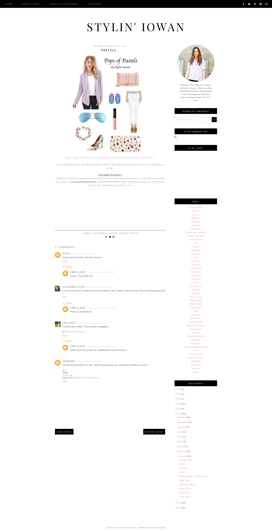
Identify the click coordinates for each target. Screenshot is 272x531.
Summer (195, 340)
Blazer (69, 157)
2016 (178, 408)
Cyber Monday (196, 236)
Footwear (196, 261)
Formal (196, 264)
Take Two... (185, 480)
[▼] (175, 413)
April (179, 441)
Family (195, 246)
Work (196, 372)
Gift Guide (195, 268)
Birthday (196, 221)
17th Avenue (127, 528)
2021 (178, 394)
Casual (113, 233)
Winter (196, 368)
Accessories (100, 233)
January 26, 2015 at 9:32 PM (101, 346)
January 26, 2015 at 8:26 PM (88, 323)
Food (195, 257)
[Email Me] (267, 4)
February (181, 451)
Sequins (196, 315)
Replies (69, 267)
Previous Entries (154, 431)
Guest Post (196, 275)
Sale (196, 311)
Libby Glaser (77, 272)
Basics (196, 214)
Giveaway (196, 272)
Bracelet (125, 157)
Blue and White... (188, 484)
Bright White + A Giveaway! (193, 476)
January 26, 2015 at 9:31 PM (101, 272)
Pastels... (184, 468)
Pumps (135, 157)
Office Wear (196, 304)
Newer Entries (64, 431)
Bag (76, 157)
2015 (178, 413)
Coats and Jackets (196, 232)
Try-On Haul (196, 354)
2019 (178, 399)
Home (9, 4)
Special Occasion (196, 325)
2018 (178, 404)
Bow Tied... (185, 492)
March (180, 446)
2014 (178, 503)
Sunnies (115, 157)
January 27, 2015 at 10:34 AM (87, 361)
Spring (134, 233)
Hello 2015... (186, 496)
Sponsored (195, 329)
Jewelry (124, 233)
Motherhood (196, 300)
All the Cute (67, 375)
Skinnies (95, 157)
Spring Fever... (187, 460)
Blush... (183, 464)
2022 (178, 389)
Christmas (196, 229)
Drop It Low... (186, 488)
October (181, 417)
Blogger (160, 528)
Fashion (196, 250)
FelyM (65, 253)
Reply (64, 261)
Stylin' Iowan (136, 26)
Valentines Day (196, 357)
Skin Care (195, 318)
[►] (177, 417)
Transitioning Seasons (196, 347)
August (180, 427)
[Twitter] (250, 4)
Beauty (196, 218)
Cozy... (183, 472)
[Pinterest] (255, 4)
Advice (195, 211)
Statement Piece (195, 336)
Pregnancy (195, 307)
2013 (178, 507)
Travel (196, 350)
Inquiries (94, 4)
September (182, 422)
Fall (196, 243)
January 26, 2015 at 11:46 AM (98, 287)
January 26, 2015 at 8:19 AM (82, 253)
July (179, 432)
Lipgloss (105, 157)
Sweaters (196, 343)
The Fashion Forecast (75, 331)
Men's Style (196, 297)
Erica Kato (68, 323)
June (179, 436)
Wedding (196, 361)
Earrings (84, 157)
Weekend (196, 365)
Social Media (196, 322)
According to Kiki (73, 287)
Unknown (68, 361)
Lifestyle (196, 293)
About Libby (31, 4)
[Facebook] (244, 4)
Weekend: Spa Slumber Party (86, 377)
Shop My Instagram (64, 4)
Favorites (196, 254)
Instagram (195, 286)
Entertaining (196, 239)
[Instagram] (261, 4)
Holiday (196, 279)
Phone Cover (147, 157)
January (182, 456)
